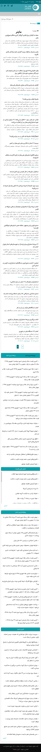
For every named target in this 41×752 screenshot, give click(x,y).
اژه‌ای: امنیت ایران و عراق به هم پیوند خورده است (22, 706)
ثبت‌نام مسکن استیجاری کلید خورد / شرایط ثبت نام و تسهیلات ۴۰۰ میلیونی (22, 551)
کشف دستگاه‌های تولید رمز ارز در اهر (27, 307)
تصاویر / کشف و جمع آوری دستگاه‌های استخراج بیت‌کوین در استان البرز (20, 264)
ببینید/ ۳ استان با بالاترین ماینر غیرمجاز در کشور (23, 143)
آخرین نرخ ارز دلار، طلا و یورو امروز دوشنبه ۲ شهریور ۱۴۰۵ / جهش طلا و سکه (20, 386)
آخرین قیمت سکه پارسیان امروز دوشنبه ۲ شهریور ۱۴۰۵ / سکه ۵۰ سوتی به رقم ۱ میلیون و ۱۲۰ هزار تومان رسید (21, 362)
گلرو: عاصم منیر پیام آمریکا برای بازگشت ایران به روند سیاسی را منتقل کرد (22, 659)
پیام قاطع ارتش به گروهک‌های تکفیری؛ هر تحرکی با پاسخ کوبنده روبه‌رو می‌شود (21, 643)
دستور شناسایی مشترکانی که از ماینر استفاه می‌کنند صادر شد (20, 293)
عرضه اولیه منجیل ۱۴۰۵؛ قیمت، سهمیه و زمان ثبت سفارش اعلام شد (21, 401)
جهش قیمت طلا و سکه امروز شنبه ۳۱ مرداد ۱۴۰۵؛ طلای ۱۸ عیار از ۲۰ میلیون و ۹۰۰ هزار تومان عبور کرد (21, 518)
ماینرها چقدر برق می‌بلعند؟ (30, 99)
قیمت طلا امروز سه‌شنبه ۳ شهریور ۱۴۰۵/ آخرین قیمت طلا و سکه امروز (20, 370)
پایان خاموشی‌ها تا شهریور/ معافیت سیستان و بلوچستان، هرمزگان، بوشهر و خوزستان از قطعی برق (22, 72)
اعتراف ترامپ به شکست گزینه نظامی (26, 493)
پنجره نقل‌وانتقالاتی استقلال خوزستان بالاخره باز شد (22, 454)
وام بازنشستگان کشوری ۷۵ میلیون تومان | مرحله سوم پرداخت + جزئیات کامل (22, 534)
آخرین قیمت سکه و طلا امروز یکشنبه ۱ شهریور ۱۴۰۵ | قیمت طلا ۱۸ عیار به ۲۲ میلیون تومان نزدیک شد (20, 559)
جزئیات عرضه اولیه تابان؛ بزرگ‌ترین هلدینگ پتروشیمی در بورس (21, 424)
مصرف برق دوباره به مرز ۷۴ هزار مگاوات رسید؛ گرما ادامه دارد (21, 674)
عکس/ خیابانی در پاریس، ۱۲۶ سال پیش (26, 540)
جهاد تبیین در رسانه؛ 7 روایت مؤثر (27, 498)
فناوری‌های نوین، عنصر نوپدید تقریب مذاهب (24, 459)
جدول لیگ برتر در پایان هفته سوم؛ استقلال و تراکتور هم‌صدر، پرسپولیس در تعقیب (22, 526)
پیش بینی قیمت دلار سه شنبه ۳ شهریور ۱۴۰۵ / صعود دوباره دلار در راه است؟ (20, 448)
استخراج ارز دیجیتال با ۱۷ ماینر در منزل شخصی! (24, 282)
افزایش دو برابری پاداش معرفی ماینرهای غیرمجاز (24, 85)
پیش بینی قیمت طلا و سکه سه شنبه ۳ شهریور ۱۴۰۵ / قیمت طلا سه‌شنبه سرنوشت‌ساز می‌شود (22, 417)
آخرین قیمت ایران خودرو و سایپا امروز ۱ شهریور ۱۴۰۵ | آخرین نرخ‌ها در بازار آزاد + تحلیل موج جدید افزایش (22, 590)
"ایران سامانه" (16, 749)
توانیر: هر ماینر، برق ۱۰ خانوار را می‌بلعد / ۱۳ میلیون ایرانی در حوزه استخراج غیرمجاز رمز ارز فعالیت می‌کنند (20, 121)
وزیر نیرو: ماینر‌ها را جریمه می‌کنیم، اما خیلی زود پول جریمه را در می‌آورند (20, 187)
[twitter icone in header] (5, 6)
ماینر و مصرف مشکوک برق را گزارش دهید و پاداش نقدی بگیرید (22, 53)
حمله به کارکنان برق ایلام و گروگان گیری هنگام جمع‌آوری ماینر (21, 36)
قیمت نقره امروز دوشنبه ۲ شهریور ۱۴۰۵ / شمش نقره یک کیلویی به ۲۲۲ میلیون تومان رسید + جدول (21, 393)
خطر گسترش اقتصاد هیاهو (30, 464)
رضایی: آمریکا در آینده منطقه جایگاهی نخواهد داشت (21, 681)
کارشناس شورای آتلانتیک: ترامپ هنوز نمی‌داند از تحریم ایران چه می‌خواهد (21, 651)
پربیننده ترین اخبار (30, 355)
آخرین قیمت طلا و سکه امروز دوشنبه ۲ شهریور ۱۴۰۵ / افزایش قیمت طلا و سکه (22, 378)
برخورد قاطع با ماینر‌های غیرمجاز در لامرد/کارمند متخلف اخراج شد (21, 156)
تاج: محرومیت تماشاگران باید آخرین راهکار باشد (23, 693)
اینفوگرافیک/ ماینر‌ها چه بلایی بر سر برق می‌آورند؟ (23, 136)
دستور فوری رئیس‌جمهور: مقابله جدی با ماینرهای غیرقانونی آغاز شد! (21, 226)
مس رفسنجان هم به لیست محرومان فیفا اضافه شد (22, 734)
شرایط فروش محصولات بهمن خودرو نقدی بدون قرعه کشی (20, 545)
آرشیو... (5, 506)
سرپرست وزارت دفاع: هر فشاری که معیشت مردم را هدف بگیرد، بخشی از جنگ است (21, 636)
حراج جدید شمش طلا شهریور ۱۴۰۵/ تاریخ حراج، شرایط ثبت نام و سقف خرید (22, 575)
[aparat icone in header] (8, 6)
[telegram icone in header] (12, 6)
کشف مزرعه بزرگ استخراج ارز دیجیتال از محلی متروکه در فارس (21, 208)
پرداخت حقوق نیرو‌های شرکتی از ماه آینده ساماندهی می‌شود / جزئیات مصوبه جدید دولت (22, 606)
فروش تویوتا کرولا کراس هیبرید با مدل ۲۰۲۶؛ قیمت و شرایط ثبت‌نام (20, 432)
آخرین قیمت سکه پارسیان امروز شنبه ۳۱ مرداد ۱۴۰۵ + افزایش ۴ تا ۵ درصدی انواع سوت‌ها (22, 621)
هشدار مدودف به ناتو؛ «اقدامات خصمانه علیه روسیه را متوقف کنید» (22, 720)
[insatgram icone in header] (1, 6)
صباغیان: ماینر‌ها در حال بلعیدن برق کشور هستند (24, 171)
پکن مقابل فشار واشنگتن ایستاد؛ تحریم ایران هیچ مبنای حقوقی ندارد (21, 687)
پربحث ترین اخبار (10, 355)
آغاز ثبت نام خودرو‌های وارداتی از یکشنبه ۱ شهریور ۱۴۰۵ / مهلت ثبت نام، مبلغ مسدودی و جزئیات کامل (21, 598)
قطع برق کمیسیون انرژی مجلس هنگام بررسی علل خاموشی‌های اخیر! (23, 440)
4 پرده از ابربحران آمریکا (30, 488)
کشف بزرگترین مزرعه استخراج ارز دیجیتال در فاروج (23, 319)
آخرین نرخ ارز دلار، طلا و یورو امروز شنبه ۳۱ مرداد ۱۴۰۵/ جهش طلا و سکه (22, 613)
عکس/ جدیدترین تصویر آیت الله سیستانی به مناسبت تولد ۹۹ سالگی (21, 567)
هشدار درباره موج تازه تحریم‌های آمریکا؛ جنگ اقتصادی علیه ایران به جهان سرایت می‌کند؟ (22, 700)
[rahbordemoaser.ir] (32, 7)
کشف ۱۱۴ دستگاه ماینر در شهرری (28, 331)
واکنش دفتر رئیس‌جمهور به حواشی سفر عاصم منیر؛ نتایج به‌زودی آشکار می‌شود (21, 728)
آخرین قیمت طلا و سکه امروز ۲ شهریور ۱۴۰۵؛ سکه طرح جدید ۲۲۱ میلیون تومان (22, 409)
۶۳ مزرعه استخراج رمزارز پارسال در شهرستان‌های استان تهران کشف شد (20, 245)
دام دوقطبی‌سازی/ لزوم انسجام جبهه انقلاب (24, 474)
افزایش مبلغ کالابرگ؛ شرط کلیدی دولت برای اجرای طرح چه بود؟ (20, 582)
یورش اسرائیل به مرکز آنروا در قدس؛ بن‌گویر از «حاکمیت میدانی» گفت (21, 667)
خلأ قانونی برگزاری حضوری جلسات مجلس (25, 503)
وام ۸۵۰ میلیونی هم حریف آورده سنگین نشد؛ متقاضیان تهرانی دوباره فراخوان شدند (22, 712)
